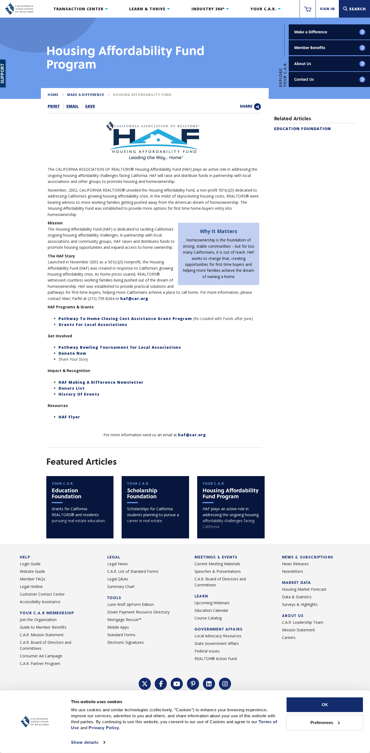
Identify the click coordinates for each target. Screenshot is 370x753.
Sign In (327, 9)
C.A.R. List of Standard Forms (132, 571)
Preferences (321, 722)
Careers (289, 637)
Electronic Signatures (125, 642)
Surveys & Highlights (300, 604)
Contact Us (304, 79)
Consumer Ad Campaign (41, 655)
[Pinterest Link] (193, 683)
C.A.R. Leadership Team (302, 622)
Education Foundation (302, 128)
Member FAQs (32, 578)
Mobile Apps (118, 627)
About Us (302, 63)
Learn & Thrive (147, 8)
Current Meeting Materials (217, 563)
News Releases (295, 563)
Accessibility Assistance (40, 601)
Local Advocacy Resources (217, 635)
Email (72, 106)
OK (325, 704)
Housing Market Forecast (304, 589)
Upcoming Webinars (212, 602)
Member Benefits (309, 47)
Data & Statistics (296, 596)
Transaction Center (78, 8)
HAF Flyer (69, 416)
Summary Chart (121, 586)
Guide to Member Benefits (43, 627)
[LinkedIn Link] (209, 683)
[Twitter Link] (144, 683)
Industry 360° (208, 8)
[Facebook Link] (160, 683)
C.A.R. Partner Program (40, 663)
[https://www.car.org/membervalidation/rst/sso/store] (307, 9)
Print (54, 106)
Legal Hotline (31, 586)
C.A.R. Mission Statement (42, 634)
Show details (85, 742)
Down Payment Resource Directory (138, 612)
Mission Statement (298, 629)
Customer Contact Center (42, 594)
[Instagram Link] (225, 683)
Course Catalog (208, 618)
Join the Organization (38, 619)
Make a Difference (310, 32)
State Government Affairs (216, 643)
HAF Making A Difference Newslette (100, 382)
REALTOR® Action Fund (215, 658)
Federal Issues (207, 651)
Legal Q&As (117, 578)
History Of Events (79, 394)
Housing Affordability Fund (142, 94)
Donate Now (72, 353)
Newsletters (292, 571)
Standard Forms (121, 634)
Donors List (72, 388)
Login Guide (30, 563)
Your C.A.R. (263, 8)
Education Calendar (211, 610)
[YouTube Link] (176, 683)
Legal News (117, 563)
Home (53, 94)
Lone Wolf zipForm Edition (130, 604)
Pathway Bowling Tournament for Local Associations (120, 347)
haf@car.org (134, 298)
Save (90, 106)
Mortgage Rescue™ (124, 619)
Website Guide (32, 571)
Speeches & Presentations (217, 571)
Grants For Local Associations (93, 324)
